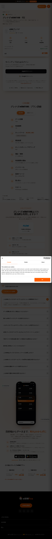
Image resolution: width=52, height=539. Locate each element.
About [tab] (43, 262)
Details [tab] (26, 262)
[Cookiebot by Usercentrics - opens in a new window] (44, 258)
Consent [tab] (9, 262)
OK (42, 279)
